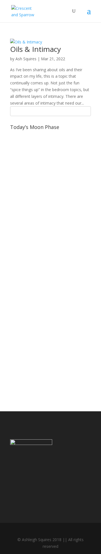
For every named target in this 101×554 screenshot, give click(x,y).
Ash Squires (25, 58)
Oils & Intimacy (35, 49)
